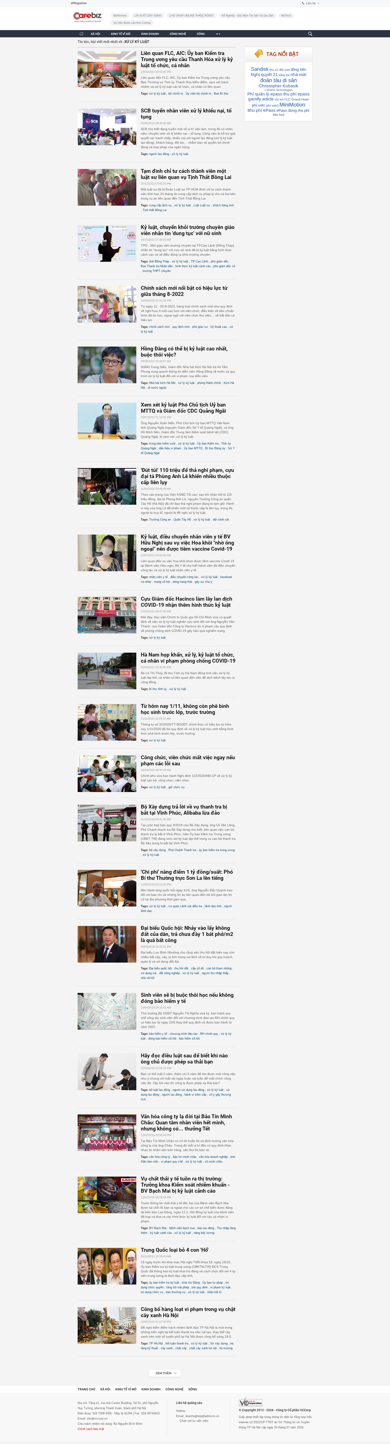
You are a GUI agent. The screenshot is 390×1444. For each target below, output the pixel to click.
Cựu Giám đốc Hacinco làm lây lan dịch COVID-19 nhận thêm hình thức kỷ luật (186, 602)
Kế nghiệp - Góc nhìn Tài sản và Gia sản (247, 15)
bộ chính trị (175, 93)
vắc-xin (279, 99)
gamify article (261, 99)
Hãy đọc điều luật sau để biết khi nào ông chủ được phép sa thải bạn (184, 1059)
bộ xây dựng (157, 850)
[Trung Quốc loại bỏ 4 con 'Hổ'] (109, 1266)
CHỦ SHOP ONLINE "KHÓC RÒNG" (191, 15)
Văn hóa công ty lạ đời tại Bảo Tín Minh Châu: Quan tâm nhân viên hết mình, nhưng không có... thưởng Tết (186, 1122)
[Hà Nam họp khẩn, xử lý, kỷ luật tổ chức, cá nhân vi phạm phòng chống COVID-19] (109, 671)
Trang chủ (86, 1389)
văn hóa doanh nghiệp (213, 1157)
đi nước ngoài (157, 387)
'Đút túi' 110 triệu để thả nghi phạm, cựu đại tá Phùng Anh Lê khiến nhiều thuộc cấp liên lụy (187, 476)
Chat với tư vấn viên (193, 1421)
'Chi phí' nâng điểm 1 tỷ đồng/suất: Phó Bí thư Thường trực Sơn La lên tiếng (187, 875)
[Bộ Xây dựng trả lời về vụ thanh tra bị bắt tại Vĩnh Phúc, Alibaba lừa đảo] (109, 823)
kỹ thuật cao (219, 326)
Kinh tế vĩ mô (126, 1389)
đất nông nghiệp (169, 973)
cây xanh (167, 1348)
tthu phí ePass (262, 110)
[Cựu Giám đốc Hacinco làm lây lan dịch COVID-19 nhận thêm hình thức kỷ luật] (109, 615)
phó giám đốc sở (224, 266)
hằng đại (284, 75)
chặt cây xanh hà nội (203, 1348)
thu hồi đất (181, 968)
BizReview (120, 15)
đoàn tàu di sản (278, 80)
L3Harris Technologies (278, 90)
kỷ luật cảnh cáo (161, 1233)
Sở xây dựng (219, 1343)
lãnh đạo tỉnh (213, 906)
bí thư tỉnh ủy (158, 689)
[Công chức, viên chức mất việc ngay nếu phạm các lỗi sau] (109, 773)
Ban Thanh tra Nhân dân (157, 266)
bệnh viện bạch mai (182, 1228)
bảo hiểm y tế (158, 1033)
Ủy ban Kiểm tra (207, 443)
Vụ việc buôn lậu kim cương (132, 22)
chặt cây (181, 1348)
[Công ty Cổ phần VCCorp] (250, 1401)
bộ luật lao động (159, 1090)
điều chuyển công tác (184, 577)
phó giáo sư (200, 326)
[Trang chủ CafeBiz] (81, 33)
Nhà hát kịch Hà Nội (162, 383)
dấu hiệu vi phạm (170, 448)
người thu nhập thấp (215, 973)
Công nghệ (174, 1389)
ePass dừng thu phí (292, 110)
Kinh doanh (151, 1389)
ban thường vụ (175, 1292)
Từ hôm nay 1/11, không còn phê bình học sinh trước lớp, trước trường (185, 709)
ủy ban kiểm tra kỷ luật (164, 1282)
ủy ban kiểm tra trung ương (217, 850)
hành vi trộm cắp (195, 1094)
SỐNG (201, 34)
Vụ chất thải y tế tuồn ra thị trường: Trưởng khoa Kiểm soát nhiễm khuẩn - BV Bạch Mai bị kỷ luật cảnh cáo (185, 1185)
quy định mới (181, 326)
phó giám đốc (219, 261)
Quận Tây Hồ (182, 519)
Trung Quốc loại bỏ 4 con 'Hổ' (175, 1250)
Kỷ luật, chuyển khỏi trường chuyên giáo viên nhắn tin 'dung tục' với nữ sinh (187, 230)
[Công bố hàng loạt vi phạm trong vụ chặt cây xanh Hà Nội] (109, 1325)
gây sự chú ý (203, 581)
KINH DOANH (150, 34)
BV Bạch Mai (158, 1228)
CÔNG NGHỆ (178, 34)
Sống (192, 1389)
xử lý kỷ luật (157, 93)
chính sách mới (159, 326)
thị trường (225, 1348)
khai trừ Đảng (191, 1282)
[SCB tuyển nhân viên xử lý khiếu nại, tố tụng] (109, 127)
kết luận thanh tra (176, 1343)
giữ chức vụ (176, 787)
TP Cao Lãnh (199, 261)
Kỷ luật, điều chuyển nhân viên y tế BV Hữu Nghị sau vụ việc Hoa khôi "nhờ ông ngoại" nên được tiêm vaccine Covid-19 (187, 543)
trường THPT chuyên (157, 271)
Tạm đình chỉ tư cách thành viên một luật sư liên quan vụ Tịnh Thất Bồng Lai (186, 174)
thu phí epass (296, 94)
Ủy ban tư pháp (212, 1282)
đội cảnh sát (221, 519)
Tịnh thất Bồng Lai (155, 210)
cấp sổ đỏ (197, 968)
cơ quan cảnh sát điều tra (185, 906)
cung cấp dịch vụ (160, 205)
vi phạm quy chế (172, 1161)
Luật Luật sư (201, 205)
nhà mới (298, 74)
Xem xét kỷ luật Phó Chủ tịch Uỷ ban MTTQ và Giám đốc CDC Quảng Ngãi (183, 408)
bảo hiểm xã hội (189, 1038)
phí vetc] (272, 105)
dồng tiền (298, 69)
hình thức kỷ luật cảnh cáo (193, 266)
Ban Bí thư (221, 93)
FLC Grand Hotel (296, 99)
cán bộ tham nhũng (219, 968)
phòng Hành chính (209, 383)
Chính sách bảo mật (91, 1429)
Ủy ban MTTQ (193, 448)
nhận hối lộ (214, 1292)
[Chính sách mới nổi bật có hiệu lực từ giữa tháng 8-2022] (109, 304)
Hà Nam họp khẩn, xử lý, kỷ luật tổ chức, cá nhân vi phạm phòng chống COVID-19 (188, 658)
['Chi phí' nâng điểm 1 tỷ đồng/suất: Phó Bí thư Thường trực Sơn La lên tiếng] (109, 888)
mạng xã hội (162, 581)
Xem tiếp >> (156, 1370)
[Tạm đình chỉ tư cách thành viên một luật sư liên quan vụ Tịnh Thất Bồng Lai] (109, 187)
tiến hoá (278, 115)
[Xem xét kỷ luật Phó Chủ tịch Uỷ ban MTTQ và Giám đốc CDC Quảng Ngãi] (109, 421)
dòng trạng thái (182, 581)
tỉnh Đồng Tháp (159, 261)
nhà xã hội (147, 978)
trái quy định (200, 1287)
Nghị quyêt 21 (264, 74)
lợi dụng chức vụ (152, 1292)
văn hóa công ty (159, 1157)
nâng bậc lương (204, 1233)
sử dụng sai (148, 973)
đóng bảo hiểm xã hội (162, 1038)
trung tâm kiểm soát (162, 443)
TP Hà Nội (156, 1343)
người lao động (159, 154)
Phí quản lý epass (264, 94)
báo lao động (205, 1228)
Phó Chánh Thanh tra (182, 850)
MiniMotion (292, 105)
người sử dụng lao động (188, 1090)
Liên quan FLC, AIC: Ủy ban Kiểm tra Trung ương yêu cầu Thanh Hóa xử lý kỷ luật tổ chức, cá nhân (187, 59)
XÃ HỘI (95, 34)
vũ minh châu (213, 1161)
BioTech (286, 15)
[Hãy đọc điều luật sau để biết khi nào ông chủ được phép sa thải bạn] (109, 1072)
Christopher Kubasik (278, 85)
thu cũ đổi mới (279, 69)
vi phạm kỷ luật (220, 1287)
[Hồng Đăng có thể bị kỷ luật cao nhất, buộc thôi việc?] (109, 365)
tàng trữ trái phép (177, 1287)
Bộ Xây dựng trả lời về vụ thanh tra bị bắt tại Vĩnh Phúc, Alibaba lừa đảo (184, 810)
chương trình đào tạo (183, 1033)
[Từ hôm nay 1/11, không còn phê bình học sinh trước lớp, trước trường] (109, 722)
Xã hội (105, 1389)
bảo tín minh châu (184, 1157)
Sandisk (260, 69)
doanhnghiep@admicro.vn (202, 1416)
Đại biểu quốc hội (160, 968)
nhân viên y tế (158, 577)
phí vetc (258, 105)
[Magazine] (78, 3)
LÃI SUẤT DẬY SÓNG (148, 15)
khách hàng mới (223, 205)
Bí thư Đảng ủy (215, 448)
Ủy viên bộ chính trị (198, 93)
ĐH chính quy (209, 1033)
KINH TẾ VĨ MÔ (120, 34)
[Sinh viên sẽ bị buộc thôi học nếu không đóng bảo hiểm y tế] (109, 1011)
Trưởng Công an (160, 519)
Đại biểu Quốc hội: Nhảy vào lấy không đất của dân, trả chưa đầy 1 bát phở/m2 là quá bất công (187, 934)
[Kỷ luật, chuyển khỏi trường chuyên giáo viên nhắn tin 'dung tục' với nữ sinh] (109, 243)
